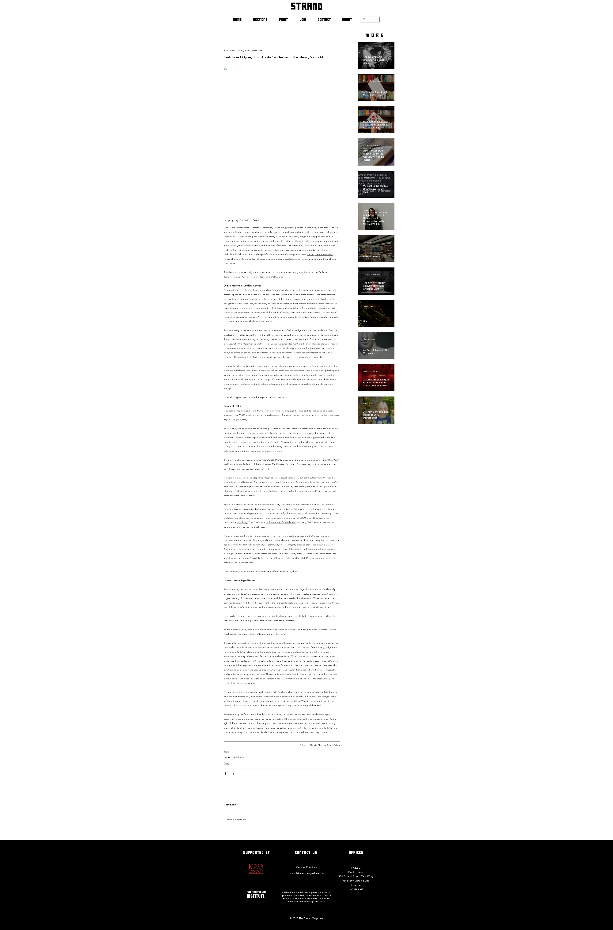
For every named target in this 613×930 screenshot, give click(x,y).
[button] (264, 19)
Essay (226, 763)
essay (227, 756)
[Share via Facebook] (225, 773)
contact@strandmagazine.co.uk (306, 873)
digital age (238, 756)
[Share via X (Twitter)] (233, 773)
